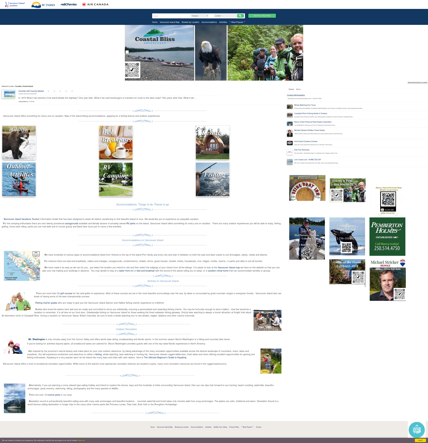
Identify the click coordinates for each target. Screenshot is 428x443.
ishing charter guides (47, 302)
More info (81, 440)
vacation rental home (218, 270)
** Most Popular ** (237, 22)
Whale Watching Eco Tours (305, 105)
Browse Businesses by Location (417, 82)
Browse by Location (190, 22)
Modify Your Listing (220, 427)
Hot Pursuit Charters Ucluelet (305, 141)
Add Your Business (262, 15)
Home (154, 22)
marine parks (53, 394)
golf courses (66, 293)
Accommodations (209, 22)
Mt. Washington (36, 339)
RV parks (130, 223)
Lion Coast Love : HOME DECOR (307, 159)
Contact (258, 427)
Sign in (298, 89)
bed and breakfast (146, 270)
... (321, 98)
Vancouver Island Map (170, 22)
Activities (223, 22)
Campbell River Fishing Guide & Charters (310, 113)
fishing (98, 354)
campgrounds (71, 223)
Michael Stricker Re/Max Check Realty (309, 130)
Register (291, 89)
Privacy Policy (234, 427)
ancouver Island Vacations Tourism (22, 219)
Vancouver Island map (229, 267)
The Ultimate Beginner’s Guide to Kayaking (165, 357)
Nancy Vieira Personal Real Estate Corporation (313, 122)
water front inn (126, 270)
